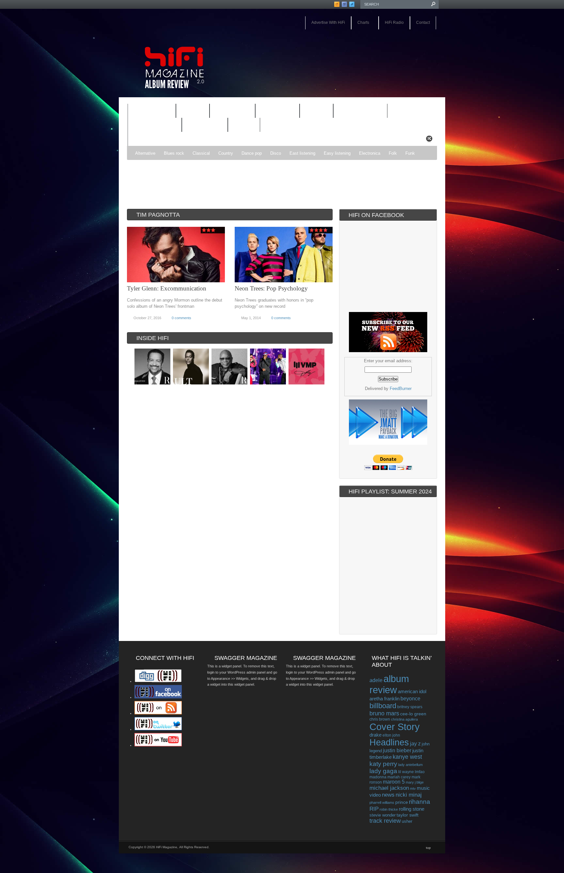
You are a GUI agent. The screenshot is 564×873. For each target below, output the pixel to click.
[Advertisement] (280, 182)
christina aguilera (404, 719)
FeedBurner (401, 388)
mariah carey (399, 777)
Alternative (145, 153)
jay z (415, 743)
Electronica (369, 153)
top (428, 848)
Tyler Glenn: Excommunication (166, 288)
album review (389, 684)
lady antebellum (410, 765)
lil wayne (406, 772)
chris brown (379, 719)
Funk (410, 153)
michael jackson (389, 788)
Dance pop (252, 153)
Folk (393, 153)
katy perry (383, 763)
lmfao (420, 772)
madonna (377, 777)
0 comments (181, 318)
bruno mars (384, 713)
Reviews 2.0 (150, 126)
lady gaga (383, 771)
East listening (302, 153)
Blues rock (174, 153)
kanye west (407, 757)
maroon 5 (394, 782)
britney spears (409, 707)
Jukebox (273, 112)
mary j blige (415, 782)
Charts (360, 23)
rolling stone (411, 809)
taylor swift (407, 815)
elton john (391, 735)
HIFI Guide (232, 111)
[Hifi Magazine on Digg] (158, 681)
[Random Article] (429, 140)
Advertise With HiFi (328, 22)
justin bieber (397, 750)
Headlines (389, 742)
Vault (244, 125)
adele (376, 680)
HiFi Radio (394, 22)
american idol (412, 691)
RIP (374, 808)
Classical (201, 153)
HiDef (188, 112)
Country (225, 153)
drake (375, 735)
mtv (413, 788)
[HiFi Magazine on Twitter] (158, 729)
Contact (423, 22)
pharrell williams (381, 802)
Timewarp (205, 125)
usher (407, 821)
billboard (382, 706)
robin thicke (389, 809)
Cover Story (394, 727)
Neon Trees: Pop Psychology (271, 288)
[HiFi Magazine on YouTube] (158, 745)
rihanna (419, 801)
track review (385, 821)
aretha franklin (384, 698)
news (388, 794)
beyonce (410, 698)
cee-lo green (413, 713)
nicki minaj (409, 795)
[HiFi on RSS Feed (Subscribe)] (158, 713)
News (312, 112)
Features (147, 112)
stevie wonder (382, 815)
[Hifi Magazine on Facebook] (158, 697)
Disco (275, 153)
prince (401, 802)
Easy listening (337, 153)
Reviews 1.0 (356, 112)
